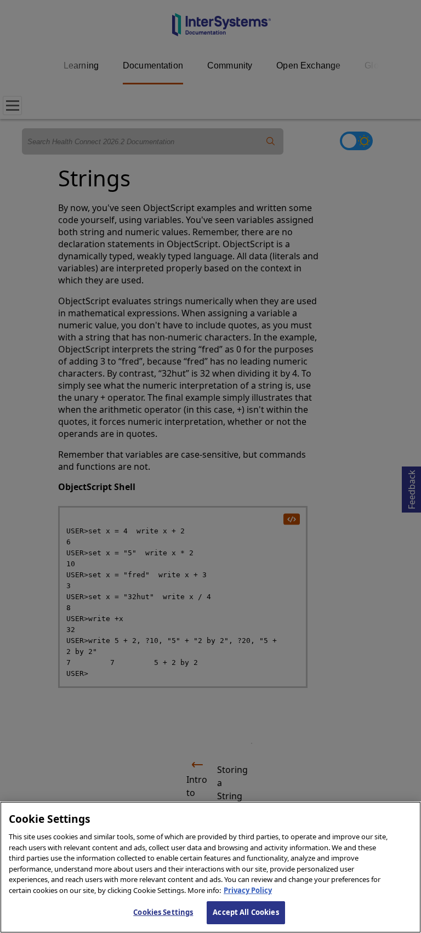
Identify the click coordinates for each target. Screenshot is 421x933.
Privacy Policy (248, 890)
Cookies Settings (163, 912)
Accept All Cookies (245, 912)
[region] (210, 867)
